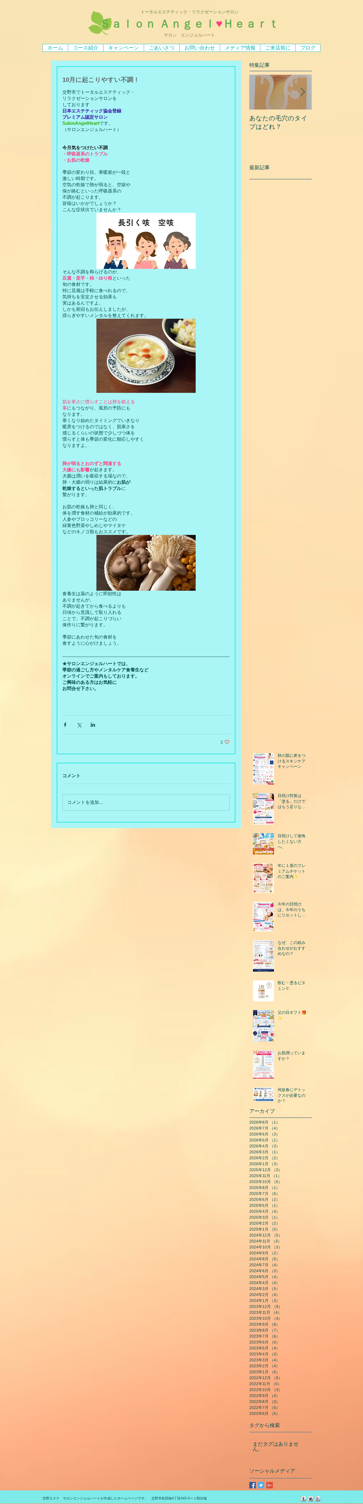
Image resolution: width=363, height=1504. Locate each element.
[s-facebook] (303, 1498)
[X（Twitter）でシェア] (79, 724)
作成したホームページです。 (126, 1498)
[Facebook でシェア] (65, 724)
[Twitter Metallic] (310, 1498)
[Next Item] (302, 92)
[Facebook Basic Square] (252, 1485)
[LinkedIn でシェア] (93, 724)
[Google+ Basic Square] (269, 1485)
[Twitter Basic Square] (261, 1485)
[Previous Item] (258, 92)
